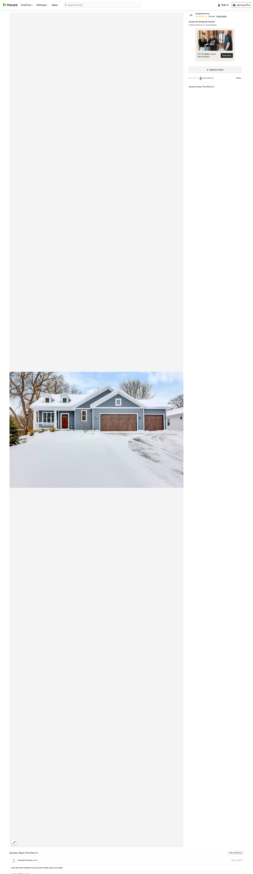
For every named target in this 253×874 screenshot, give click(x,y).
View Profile (221, 16)
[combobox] (102, 5)
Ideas (54, 5)
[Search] (65, 5)
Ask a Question (235, 853)
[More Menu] (178, 842)
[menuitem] (27, 5)
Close (238, 78)
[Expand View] (14, 842)
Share (91, 842)
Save (105, 842)
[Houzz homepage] (10, 5)
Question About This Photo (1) (201, 87)
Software (41, 5)
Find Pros (26, 5)
